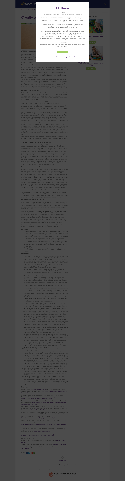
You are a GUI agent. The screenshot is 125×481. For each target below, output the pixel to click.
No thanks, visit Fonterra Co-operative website (62, 57)
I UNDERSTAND (62, 52)
